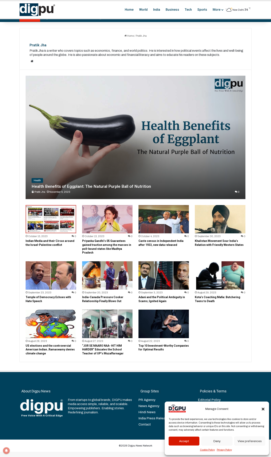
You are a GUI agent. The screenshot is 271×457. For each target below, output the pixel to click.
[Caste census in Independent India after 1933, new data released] (163, 219)
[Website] (32, 61)
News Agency (148, 406)
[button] (263, 409)
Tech (188, 9)
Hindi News (147, 412)
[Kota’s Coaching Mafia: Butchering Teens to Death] (220, 275)
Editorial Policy (209, 400)
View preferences (250, 441)
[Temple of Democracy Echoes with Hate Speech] (51, 275)
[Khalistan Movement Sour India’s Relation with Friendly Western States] (220, 219)
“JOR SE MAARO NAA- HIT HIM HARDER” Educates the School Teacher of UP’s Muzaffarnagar (103, 349)
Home (129, 9)
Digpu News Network (139, 445)
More (216, 9)
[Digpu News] (37, 9)
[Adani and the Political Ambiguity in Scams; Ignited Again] (163, 275)
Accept (184, 441)
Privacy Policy (224, 449)
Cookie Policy (207, 449)
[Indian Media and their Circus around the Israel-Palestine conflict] (51, 219)
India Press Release (153, 418)
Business (172, 9)
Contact (144, 424)
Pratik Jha (38, 45)
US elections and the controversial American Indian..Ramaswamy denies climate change (50, 349)
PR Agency (146, 400)
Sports (202, 9)
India (156, 9)
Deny (217, 441)
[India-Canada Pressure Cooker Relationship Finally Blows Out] (107, 275)
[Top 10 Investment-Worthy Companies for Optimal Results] (163, 324)
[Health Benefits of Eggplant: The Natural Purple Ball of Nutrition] (135, 137)
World (143, 9)
